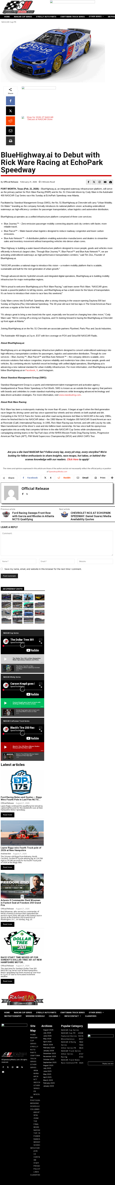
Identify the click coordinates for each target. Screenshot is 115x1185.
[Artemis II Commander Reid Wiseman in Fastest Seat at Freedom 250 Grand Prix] (22, 885)
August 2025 (48, 1065)
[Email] (10, 130)
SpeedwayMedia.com (58, 471)
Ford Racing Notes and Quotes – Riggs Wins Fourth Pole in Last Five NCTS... (21, 798)
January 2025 (48, 1086)
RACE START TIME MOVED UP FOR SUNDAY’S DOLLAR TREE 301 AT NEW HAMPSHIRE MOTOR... (21, 960)
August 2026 (48, 1030)
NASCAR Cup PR (8, 22)
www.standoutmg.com (70, 395)
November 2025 (49, 1056)
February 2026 (49, 1048)
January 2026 (48, 1051)
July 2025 (47, 1068)
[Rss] (22, 1067)
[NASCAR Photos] (110, 182)
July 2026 (47, 1033)
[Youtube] (105, 182)
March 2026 (48, 1045)
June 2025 (47, 1071)
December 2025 (49, 1053)
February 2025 (49, 1083)
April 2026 (47, 1042)
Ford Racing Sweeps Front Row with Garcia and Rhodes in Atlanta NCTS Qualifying (33, 516)
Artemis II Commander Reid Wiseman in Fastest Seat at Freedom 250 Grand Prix (21, 903)
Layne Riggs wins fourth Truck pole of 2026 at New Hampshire (21, 849)
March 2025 (48, 1080)
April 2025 (47, 1077)
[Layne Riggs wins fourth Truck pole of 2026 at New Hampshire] (22, 833)
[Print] (10, 140)
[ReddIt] (10, 120)
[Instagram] (99, 182)
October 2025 (48, 1059)
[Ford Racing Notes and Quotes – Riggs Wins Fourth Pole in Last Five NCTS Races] (22, 782)
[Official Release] (11, 493)
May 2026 (47, 1039)
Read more (7, 815)
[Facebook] (10, 100)
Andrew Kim (6, 853)
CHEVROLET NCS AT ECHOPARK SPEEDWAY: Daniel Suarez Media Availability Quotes (91, 516)
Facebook (30, 370)
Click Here (72, 459)
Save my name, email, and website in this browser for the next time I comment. (43, 569)
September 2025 (49, 1062)
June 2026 (47, 1036)
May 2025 (47, 1074)
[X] (10, 110)
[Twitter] (94, 182)
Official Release (10, 181)
